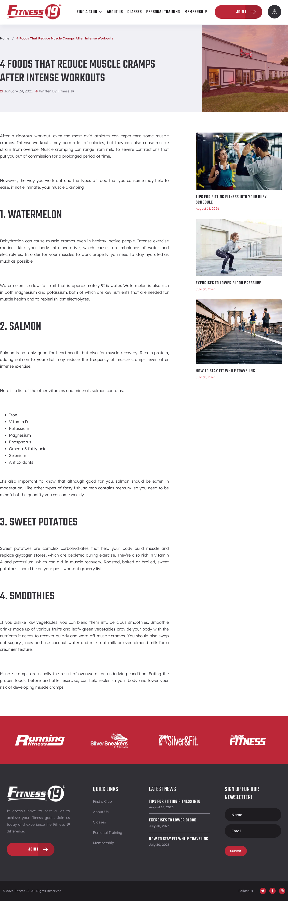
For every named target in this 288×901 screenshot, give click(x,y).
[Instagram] (282, 891)
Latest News (162, 789)
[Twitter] (263, 891)
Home (4, 38)
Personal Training (107, 832)
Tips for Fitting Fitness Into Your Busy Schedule (231, 200)
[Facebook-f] (272, 891)
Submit (235, 851)
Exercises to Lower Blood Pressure (228, 283)
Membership (103, 843)
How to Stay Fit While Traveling (225, 371)
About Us (101, 811)
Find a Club (102, 801)
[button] (89, 12)
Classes (99, 822)
